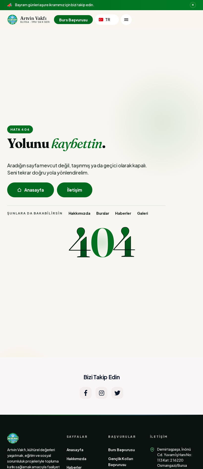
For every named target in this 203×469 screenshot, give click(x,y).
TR (107, 19)
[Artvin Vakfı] (33, 438)
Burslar (102, 213)
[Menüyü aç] (126, 19)
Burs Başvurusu (73, 19)
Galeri (142, 213)
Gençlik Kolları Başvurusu (120, 461)
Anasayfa (34, 190)
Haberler (123, 213)
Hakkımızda (79, 213)
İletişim (74, 190)
